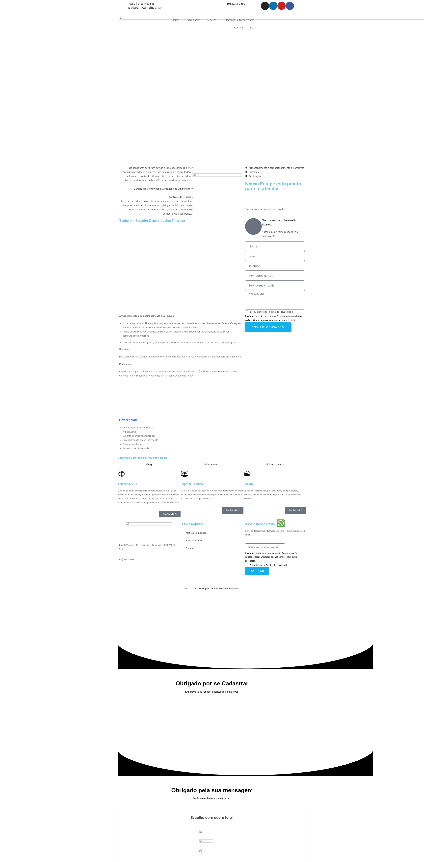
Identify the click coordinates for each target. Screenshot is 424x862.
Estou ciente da (271, 311)
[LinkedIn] (149, 574)
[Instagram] (265, 6)
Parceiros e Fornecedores (240, 20)
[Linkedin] (273, 6)
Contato (238, 27)
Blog (251, 27)
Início (176, 20)
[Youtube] (281, 6)
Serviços (211, 20)
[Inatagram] (149, 570)
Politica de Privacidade (197, 532)
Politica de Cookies (195, 540)
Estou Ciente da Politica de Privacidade (269, 565)
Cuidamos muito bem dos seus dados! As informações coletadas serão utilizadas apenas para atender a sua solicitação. (271, 557)
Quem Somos (193, 20)
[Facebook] (290, 6)
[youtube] (149, 577)
